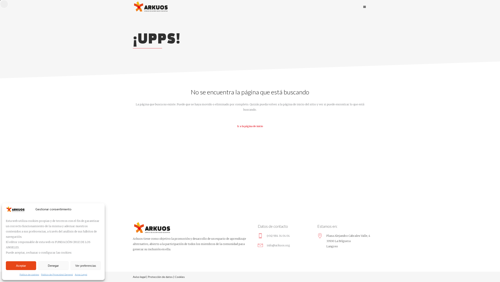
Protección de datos (160, 276)
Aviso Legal (81, 274)
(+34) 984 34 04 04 (278, 236)
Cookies (180, 276)
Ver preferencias (85, 265)
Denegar (53, 265)
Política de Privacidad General (57, 274)
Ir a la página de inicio (250, 126)
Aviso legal (139, 276)
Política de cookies (29, 274)
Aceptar (21, 265)
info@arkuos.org (278, 245)
